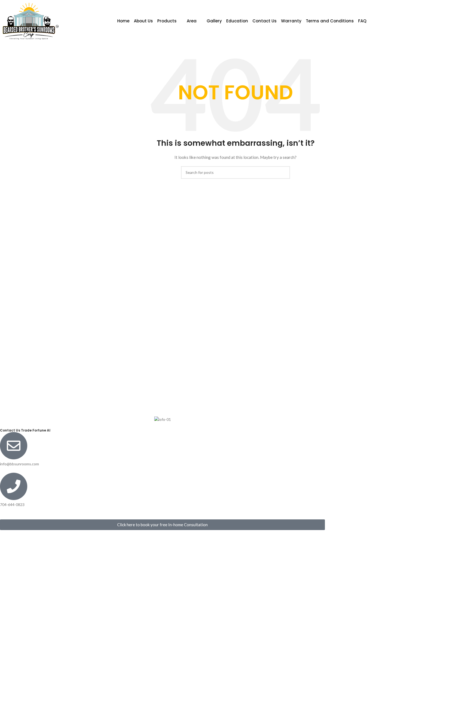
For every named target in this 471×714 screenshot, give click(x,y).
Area (192, 21)
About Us (143, 21)
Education (237, 21)
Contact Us (264, 21)
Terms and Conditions (330, 21)
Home (123, 21)
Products (167, 21)
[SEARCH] (283, 172)
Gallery (214, 21)
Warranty (291, 21)
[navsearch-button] (432, 21)
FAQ (362, 21)
